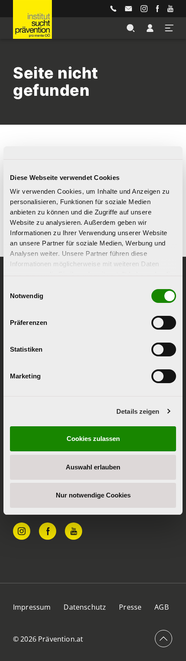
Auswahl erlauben (93, 467)
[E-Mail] (128, 8)
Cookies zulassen (93, 438)
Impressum (32, 607)
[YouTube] (170, 8)
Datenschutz (85, 607)
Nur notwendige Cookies (93, 495)
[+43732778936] (113, 9)
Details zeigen (137, 411)
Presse (130, 607)
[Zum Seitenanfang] (163, 638)
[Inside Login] (150, 28)
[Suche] (130, 28)
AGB (161, 607)
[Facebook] (157, 8)
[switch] (163, 323)
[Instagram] (144, 8)
